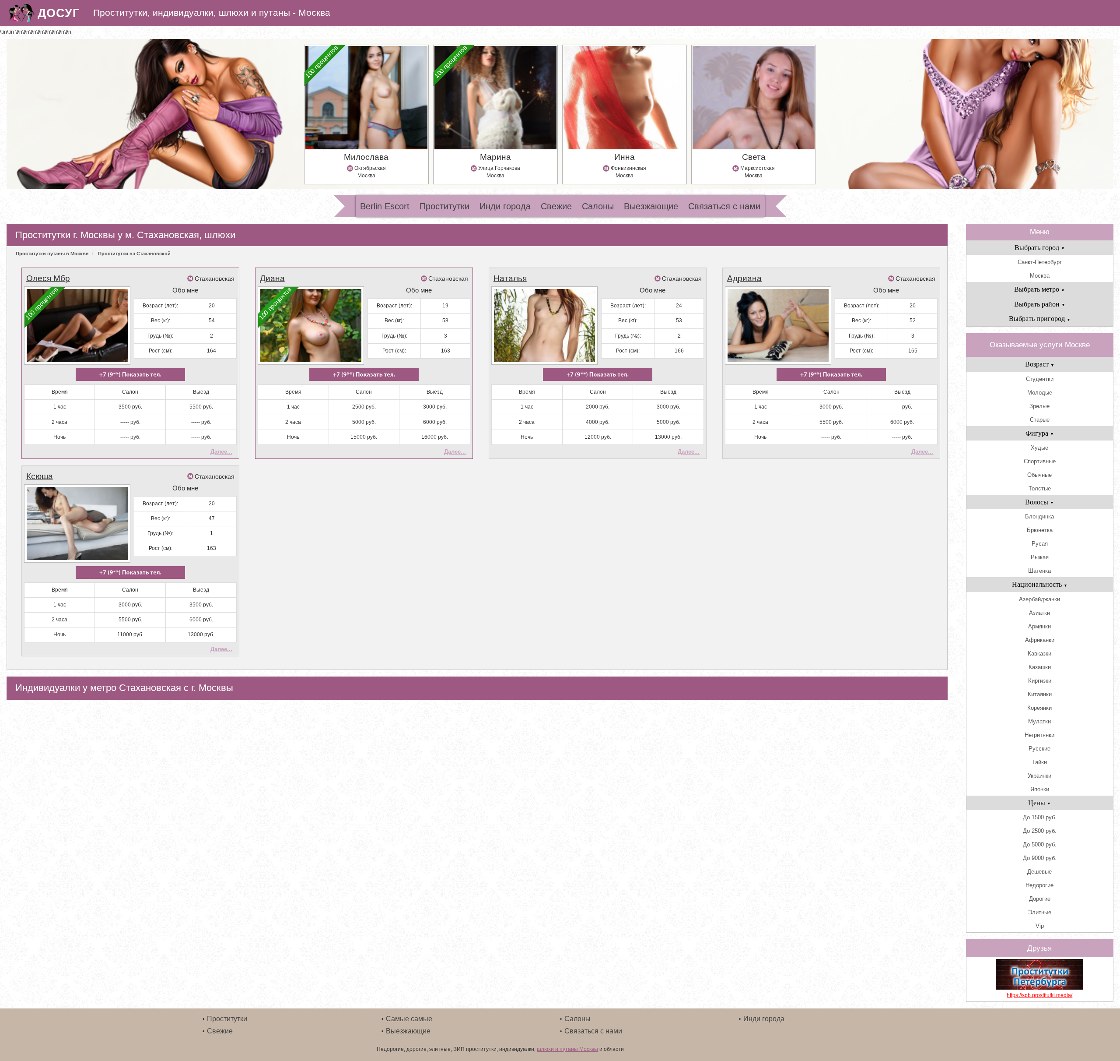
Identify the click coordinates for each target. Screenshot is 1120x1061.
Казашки (1040, 667)
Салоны (598, 206)
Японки (1039, 789)
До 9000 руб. (1040, 858)
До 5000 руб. (1040, 844)
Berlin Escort (385, 206)
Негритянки (1039, 735)
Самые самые (409, 1018)
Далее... (221, 451)
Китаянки (1040, 694)
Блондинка (1039, 516)
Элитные (1039, 912)
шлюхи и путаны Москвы (567, 1049)
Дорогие (1039, 898)
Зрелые (1039, 406)
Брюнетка (1040, 530)
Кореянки (1039, 708)
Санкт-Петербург (1040, 262)
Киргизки (1039, 680)
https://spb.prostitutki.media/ (1039, 995)
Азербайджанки (1039, 599)
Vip (1040, 926)
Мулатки (1039, 721)
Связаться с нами (724, 206)
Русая (1040, 543)
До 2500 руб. (1040, 831)
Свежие (556, 206)
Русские (1039, 748)
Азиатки (1039, 613)
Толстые (1040, 488)
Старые (1040, 419)
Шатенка (1039, 571)
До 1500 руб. (1040, 817)
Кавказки (1039, 653)
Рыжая (1040, 557)
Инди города (505, 206)
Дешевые (1039, 871)
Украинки (1039, 775)
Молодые (1039, 392)
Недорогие (1040, 885)
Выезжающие (651, 206)
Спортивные (1040, 461)
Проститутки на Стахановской (134, 253)
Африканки (1039, 640)
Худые (1039, 447)
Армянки (1039, 626)
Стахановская (214, 278)
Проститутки (444, 206)
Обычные (1039, 475)
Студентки (1040, 379)
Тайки (1039, 762)
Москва (1040, 275)
